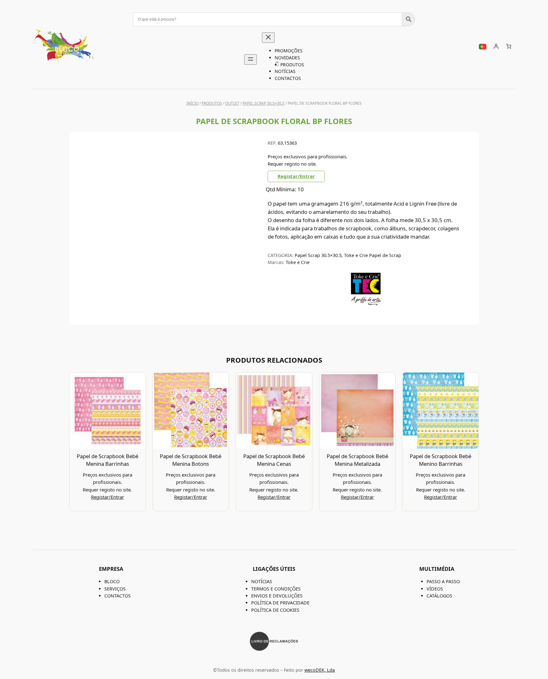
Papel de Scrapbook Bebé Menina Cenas (274, 459)
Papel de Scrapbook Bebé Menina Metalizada (357, 459)
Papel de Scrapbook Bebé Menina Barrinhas (107, 459)
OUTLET (232, 103)
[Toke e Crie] (366, 303)
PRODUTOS (212, 103)
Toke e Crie (298, 262)
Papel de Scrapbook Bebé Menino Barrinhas (440, 459)
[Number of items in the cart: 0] (508, 46)
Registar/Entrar (296, 176)
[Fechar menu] (268, 37)
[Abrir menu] (250, 59)
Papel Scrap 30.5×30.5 (263, 103)
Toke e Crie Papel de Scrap (372, 255)
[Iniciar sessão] (496, 46)
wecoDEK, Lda (319, 670)
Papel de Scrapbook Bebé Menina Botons (190, 459)
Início (192, 103)
